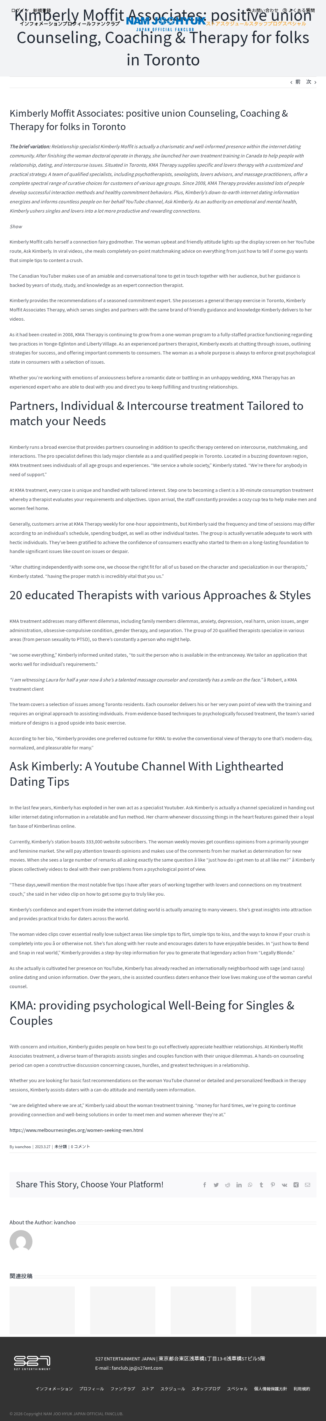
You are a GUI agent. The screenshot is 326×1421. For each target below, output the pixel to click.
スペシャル (237, 1389)
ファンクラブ (122, 1389)
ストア (148, 1389)
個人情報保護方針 (270, 1389)
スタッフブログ (206, 1389)
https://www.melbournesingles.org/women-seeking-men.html (76, 1130)
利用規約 (302, 1389)
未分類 (60, 1146)
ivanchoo (23, 1146)
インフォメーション (54, 1389)
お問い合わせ (265, 10)
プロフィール (91, 1389)
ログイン (20, 10)
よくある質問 (301, 10)
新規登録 (42, 10)
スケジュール (172, 1389)
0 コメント (80, 1146)
